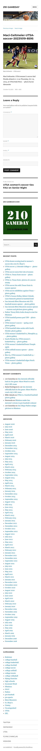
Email (6, 150)
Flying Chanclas (11, 678)
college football (11, 665)
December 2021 (11, 555)
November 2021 (11, 558)
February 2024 (10, 488)
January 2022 (10, 553)
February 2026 (10, 440)
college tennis (10, 673)
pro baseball (9, 695)
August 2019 (9, 620)
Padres (7, 692)
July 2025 (8, 459)
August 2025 (10, 456)
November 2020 (11, 585)
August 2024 (10, 478)
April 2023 (9, 513)
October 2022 (10, 529)
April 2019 (9, 631)
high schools (10, 681)
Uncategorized (10, 708)
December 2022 (11, 523)
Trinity (7, 705)
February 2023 (10, 518)
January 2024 (10, 491)
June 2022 (9, 539)
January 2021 (10, 580)
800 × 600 (18, 89)
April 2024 (9, 483)
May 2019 (8, 628)
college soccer (10, 668)
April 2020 (9, 598)
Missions (8, 687)
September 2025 (11, 454)
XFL (6, 713)
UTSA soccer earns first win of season (19, 272)
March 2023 (9, 515)
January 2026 (10, 443)
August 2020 (10, 590)
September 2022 (11, 531)
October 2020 (10, 588)
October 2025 (10, 451)
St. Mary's (9, 703)
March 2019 (9, 633)
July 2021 (8, 566)
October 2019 (10, 614)
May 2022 (8, 542)
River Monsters (11, 700)
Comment (7, 112)
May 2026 (9, 432)
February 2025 (10, 470)
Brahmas (8, 657)
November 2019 (11, 612)
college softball (10, 670)
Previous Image (8, 28)
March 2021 (9, 577)
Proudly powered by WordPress (23, 747)
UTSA (7, 711)
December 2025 (11, 446)
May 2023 (8, 510)
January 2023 (10, 521)
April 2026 (9, 435)
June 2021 (8, 569)
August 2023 (9, 502)
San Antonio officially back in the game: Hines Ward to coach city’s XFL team (20, 381)
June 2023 (9, 507)
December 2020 (11, 582)
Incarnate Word (11, 684)
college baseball (11, 660)
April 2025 (9, 464)
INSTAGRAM (7, 727)
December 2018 (11, 639)
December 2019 (11, 609)
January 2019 (10, 636)
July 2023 (8, 505)
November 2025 (11, 448)
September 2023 (11, 499)
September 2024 (11, 475)
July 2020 (8, 593)
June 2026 (9, 429)
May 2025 (8, 462)
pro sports (9, 697)
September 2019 (11, 617)
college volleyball (11, 676)
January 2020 (10, 606)
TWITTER (6, 722)
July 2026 (8, 427)
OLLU (7, 689)
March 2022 (9, 547)
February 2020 (10, 604)
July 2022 (8, 537)
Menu (35, 7)
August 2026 (10, 424)
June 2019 (8, 625)
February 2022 (10, 550)
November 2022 (11, 526)
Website (6, 160)
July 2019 (8, 622)
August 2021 (9, 563)
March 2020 (9, 601)
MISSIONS (7, 741)
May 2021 (8, 572)
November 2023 (11, 494)
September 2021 (11, 561)
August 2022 (10, 534)
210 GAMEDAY (11, 7)
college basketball (12, 662)
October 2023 (10, 496)
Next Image (18, 28)
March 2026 (9, 437)
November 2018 (11, 641)
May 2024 (8, 480)
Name (6, 141)
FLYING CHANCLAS (10, 736)
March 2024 (9, 486)
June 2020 (9, 596)
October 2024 (10, 472)
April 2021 (9, 574)
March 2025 (9, 467)
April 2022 (9, 545)
